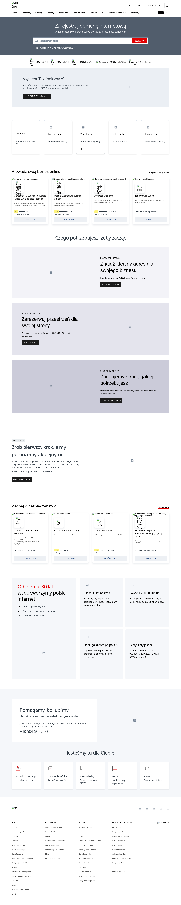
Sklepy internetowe (86, 858)
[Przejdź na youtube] (154, 808)
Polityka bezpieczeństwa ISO (23, 858)
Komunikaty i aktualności (54, 850)
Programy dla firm (119, 863)
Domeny (82, 832)
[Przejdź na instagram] (167, 808)
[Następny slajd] (174, 89)
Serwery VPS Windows (87, 850)
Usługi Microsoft (118, 841)
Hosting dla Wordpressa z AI (90, 841)
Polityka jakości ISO (19, 863)
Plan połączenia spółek (21, 889)
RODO (14, 867)
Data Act (15, 881)
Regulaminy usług (19, 832)
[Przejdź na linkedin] (147, 808)
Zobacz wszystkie (119, 871)
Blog (47, 854)
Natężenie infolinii (18, 845)
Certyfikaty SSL (85, 854)
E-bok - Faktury (51, 832)
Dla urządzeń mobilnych (121, 836)
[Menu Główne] (17, 5)
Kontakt (15, 841)
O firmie (15, 836)
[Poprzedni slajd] (6, 89)
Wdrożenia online (119, 854)
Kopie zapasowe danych (121, 858)
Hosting (82, 836)
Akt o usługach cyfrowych (21, 876)
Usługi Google (117, 845)
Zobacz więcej (163, 507)
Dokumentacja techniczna (55, 841)
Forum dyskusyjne (52, 845)
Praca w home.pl (18, 850)
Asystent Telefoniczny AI (88, 827)
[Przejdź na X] (140, 808)
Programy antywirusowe (121, 832)
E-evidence (16, 894)
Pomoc (140, 5)
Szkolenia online (118, 850)
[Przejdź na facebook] (160, 808)
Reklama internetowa (87, 876)
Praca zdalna (117, 827)
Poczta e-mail (84, 867)
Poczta (132, 5)
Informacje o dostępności (21, 872)
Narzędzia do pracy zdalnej (159, 173)
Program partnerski (52, 858)
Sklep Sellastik (84, 863)
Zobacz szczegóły (30, 201)
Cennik (14, 827)
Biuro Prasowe (17, 854)
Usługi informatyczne (87, 881)
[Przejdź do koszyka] (166, 5)
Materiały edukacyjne (53, 827)
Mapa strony (16, 885)
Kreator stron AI (85, 872)
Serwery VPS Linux (86, 845)
